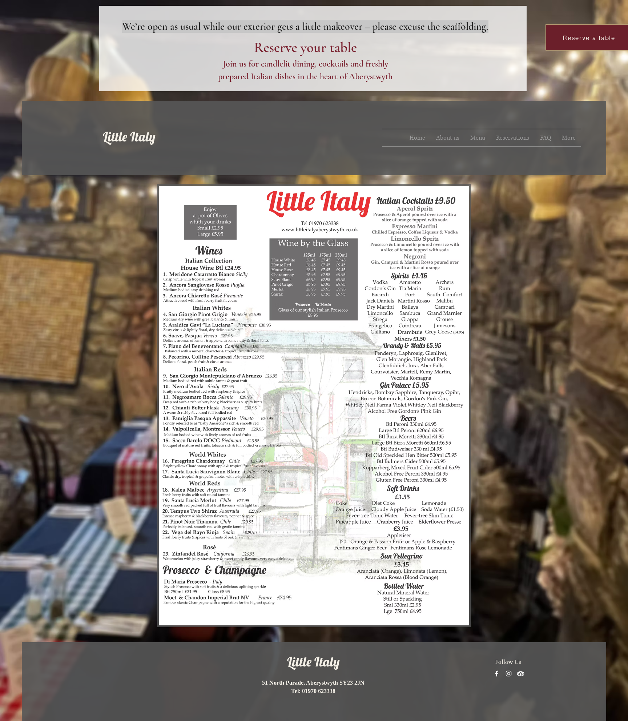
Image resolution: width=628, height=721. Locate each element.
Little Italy (129, 136)
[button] (478, 138)
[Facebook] (496, 673)
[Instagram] (508, 673)
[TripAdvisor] (520, 673)
